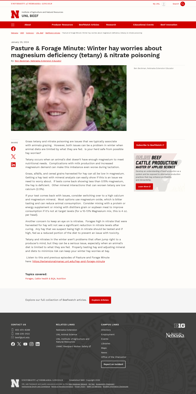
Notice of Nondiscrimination (62, 387)
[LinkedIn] (38, 344)
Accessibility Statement (105, 384)
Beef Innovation (169, 24)
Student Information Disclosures (115, 387)
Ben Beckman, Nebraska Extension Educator (38, 61)
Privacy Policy (80, 387)
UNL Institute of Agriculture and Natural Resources (72, 340)
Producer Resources (62, 24)
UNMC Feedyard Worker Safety (72, 346)
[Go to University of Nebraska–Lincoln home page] (15, 14)
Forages (29, 278)
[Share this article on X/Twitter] (13, 156)
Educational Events (143, 24)
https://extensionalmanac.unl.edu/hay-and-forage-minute (68, 261)
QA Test (92, 384)
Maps (104, 348)
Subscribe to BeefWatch (149, 145)
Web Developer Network (77, 384)
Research (111, 24)
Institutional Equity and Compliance (36, 387)
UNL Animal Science (66, 334)
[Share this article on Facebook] (13, 148)
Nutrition (61, 278)
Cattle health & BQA (45, 278)
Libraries (105, 343)
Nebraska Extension (66, 330)
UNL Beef (30, 16)
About (28, 24)
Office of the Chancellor (113, 357)
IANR (22, 33)
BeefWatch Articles (89, 24)
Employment (108, 334)
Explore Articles (100, 300)
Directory (106, 330)
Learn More (143, 186)
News (104, 352)
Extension (30, 33)
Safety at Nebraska (94, 387)
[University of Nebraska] (175, 335)
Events (104, 339)
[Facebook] (13, 344)
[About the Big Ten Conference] (179, 325)
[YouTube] (25, 344)
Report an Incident (113, 364)
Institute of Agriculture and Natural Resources (42, 12)
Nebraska (14, 33)
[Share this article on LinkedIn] (13, 164)
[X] (19, 344)
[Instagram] (31, 344)
